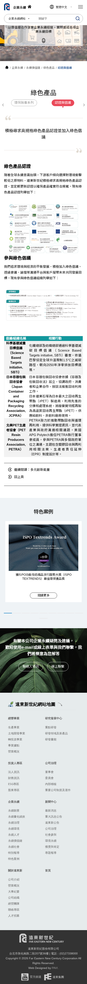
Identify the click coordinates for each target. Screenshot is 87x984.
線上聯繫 (57, 666)
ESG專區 (13, 784)
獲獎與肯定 (52, 847)
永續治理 (13, 822)
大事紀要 (13, 891)
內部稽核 (50, 784)
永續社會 (13, 847)
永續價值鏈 (15, 840)
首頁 (48, 870)
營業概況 (13, 751)
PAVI (55, 968)
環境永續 (50, 840)
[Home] (7, 67)
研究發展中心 (53, 718)
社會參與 (50, 834)
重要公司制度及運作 (58, 790)
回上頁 (19, 477)
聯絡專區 (13, 909)
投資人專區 (15, 763)
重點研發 (50, 727)
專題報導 (50, 853)
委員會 (49, 778)
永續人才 (13, 834)
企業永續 (13, 801)
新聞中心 (50, 801)
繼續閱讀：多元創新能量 (32, 469)
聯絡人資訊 (31, 666)
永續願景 (13, 810)
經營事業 (13, 718)
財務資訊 (13, 778)
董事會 (49, 772)
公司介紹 (13, 879)
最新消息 (50, 810)
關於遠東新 (15, 870)
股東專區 (13, 790)
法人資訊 (13, 772)
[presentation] (3, 104)
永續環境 (13, 828)
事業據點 (13, 745)
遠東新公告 (52, 822)
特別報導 (13, 853)
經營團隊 (13, 903)
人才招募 (13, 915)
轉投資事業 (15, 739)
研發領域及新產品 (56, 733)
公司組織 (13, 897)
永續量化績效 (16, 816)
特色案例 (13, 859)
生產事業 (13, 727)
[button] (43, 618)
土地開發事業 (16, 733)
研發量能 (50, 739)
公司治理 (50, 763)
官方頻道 (35, 976)
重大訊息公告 (53, 816)
